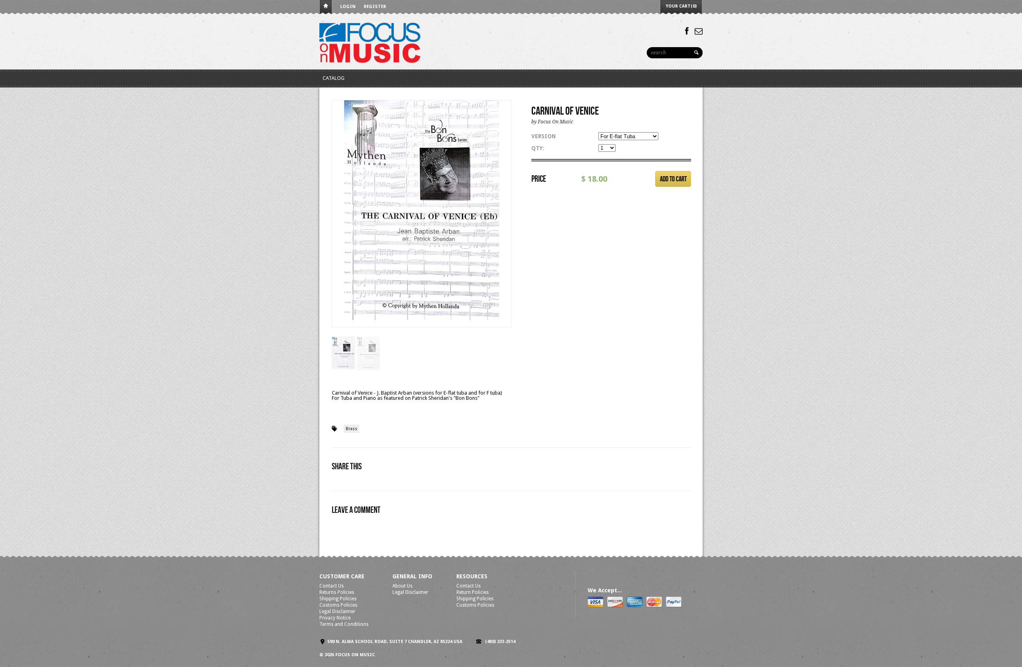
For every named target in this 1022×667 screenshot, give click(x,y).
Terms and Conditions (343, 624)
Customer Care (341, 576)
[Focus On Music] (369, 42)
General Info (412, 576)
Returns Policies (336, 592)
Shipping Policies (338, 598)
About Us (402, 586)
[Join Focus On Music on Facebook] (687, 31)
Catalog (334, 78)
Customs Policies (338, 605)
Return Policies (472, 592)
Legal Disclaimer (337, 611)
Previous (338, 221)
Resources (471, 576)
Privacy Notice (335, 618)
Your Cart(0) (681, 6)
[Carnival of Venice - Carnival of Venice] (421, 210)
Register (375, 6)
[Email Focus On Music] (699, 31)
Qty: (537, 148)
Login (348, 6)
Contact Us (331, 586)
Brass (351, 428)
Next (505, 221)
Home (325, 7)
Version (543, 136)
